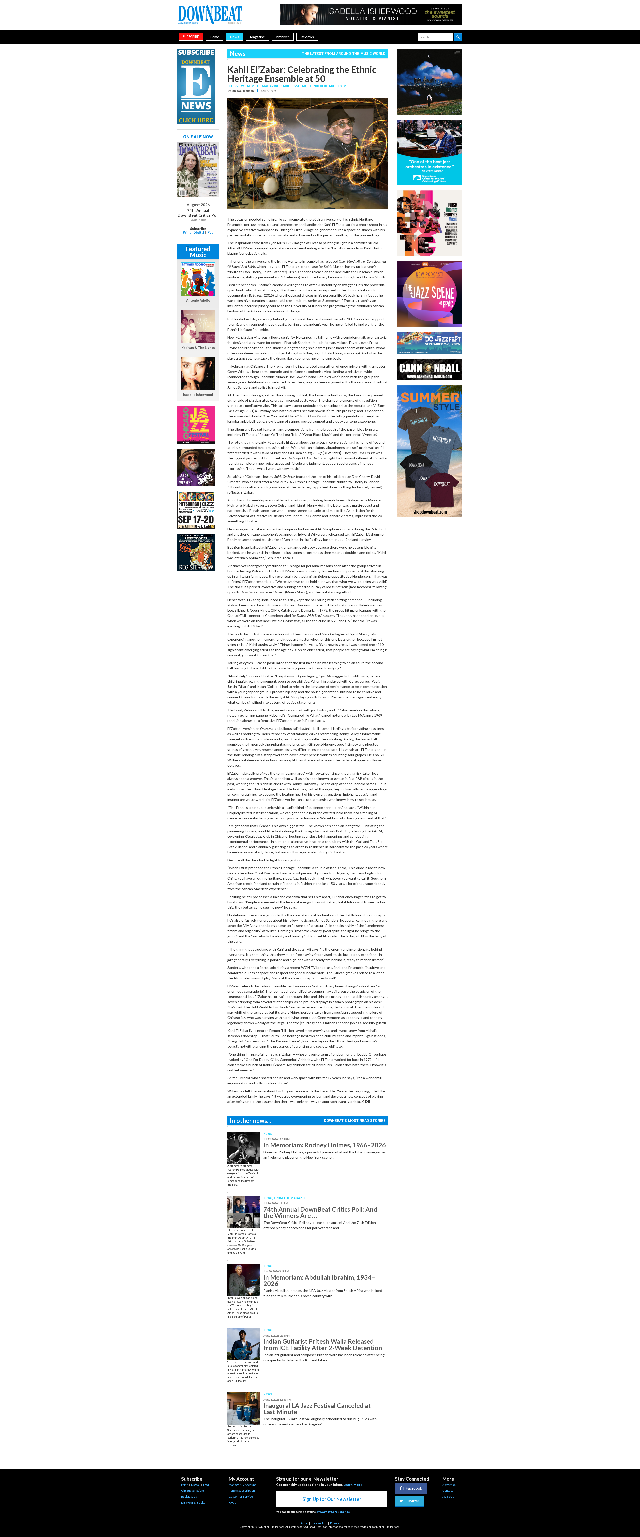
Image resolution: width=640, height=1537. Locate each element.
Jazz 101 (448, 1496)
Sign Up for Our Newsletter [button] (332, 1499)
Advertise (449, 1485)
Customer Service (241, 1496)
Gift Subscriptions (193, 1490)
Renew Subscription (242, 1490)
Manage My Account (242, 1485)
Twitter (412, 1501)
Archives (283, 37)
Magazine (257, 37)
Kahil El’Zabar (293, 86)
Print (187, 232)
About (304, 1523)
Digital (199, 232)
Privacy (334, 1523)
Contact (447, 1490)
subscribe (191, 37)
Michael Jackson (243, 90)
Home (214, 37)
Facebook (412, 1488)
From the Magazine (291, 1198)
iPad (210, 232)
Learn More (353, 1485)
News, (269, 1198)
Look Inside (198, 220)
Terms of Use (319, 1523)
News (234, 37)
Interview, (237, 86)
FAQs (232, 1502)
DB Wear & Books (193, 1502)
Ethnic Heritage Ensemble (330, 86)
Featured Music (198, 251)
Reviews (307, 37)
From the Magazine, (263, 86)
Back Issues (189, 1496)
